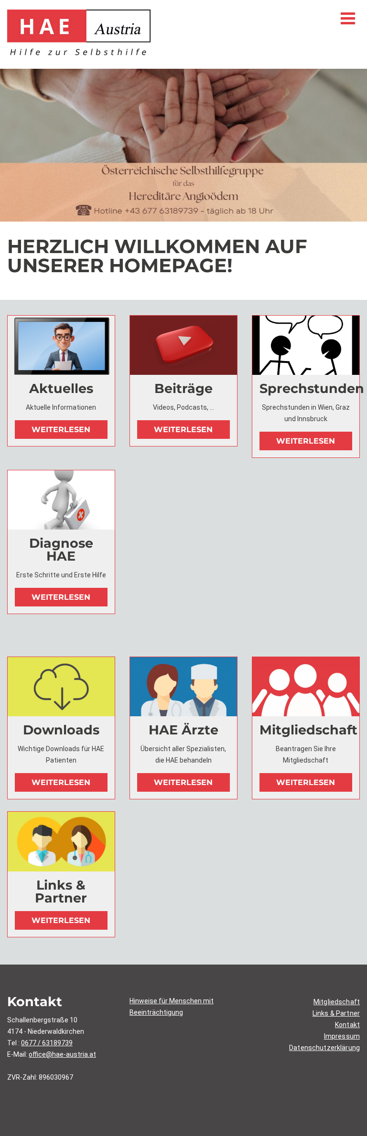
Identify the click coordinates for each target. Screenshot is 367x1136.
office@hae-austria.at (62, 1054)
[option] (183, 145)
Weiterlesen (61, 429)
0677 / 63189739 (47, 1043)
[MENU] (347, 18)
